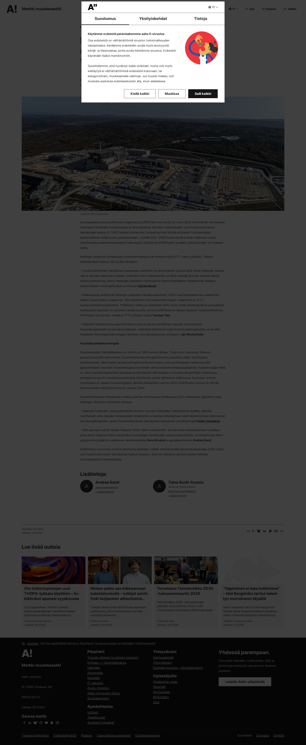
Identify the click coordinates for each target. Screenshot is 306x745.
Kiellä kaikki (140, 94)
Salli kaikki (203, 94)
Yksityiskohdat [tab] (153, 18)
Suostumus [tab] (105, 18)
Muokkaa (172, 94)
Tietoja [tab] (200, 18)
